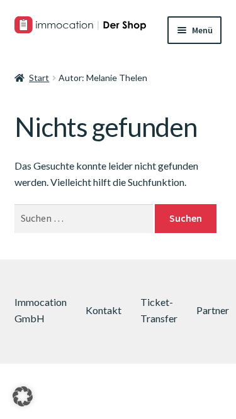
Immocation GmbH (40, 310)
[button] (22, 396)
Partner (212, 310)
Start (39, 77)
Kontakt (103, 310)
